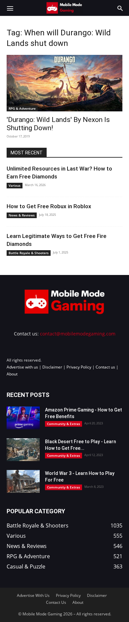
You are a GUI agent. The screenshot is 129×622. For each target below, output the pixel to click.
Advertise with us (22, 367)
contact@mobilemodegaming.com (77, 333)
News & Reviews (22, 215)
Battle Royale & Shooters (29, 253)
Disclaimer (52, 367)
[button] (10, 8)
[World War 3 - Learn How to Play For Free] (23, 481)
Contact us (105, 367)
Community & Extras (63, 423)
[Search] (120, 8)
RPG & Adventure (22, 108)
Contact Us (56, 602)
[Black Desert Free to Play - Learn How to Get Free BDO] (23, 449)
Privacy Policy (78, 367)
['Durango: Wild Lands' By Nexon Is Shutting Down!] (64, 83)
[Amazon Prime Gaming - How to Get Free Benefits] (23, 418)
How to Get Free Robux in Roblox (49, 206)
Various (15, 185)
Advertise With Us (33, 595)
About (12, 374)
